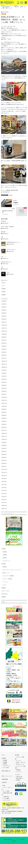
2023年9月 (4, 406)
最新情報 (4, 588)
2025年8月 (4, 337)
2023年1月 (4, 430)
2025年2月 (4, 355)
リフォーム (5, 581)
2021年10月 (4, 475)
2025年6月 (4, 343)
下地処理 (15, 202)
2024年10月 (4, 367)
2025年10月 (4, 331)
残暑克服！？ (4, 231)
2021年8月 (4, 481)
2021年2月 (4, 499)
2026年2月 (4, 319)
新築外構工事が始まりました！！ (14, 242)
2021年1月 (4, 502)
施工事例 (4, 563)
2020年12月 (4, 505)
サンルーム (18, 760)
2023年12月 (4, 397)
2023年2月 (4, 427)
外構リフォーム (6, 572)
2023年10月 (4, 403)
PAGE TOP (25, 836)
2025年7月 (4, 340)
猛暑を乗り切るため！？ (6, 262)
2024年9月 (4, 370)
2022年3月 (4, 460)
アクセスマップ (6, 560)
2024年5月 (4, 382)
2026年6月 (4, 307)
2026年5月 (4, 310)
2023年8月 (4, 409)
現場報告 (3, 14)
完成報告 (4, 288)
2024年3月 (4, 388)
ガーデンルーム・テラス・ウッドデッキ (12, 569)
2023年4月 (4, 421)
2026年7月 (4, 304)
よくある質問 (6, 798)
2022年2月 (4, 463)
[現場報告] (6, 203)
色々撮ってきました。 (12, 249)
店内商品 (4, 291)
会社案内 (4, 548)
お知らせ (4, 282)
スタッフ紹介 (6, 767)
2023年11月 (4, 400)
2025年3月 (4, 352)
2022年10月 (4, 439)
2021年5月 (4, 490)
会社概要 (5, 554)
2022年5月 (4, 454)
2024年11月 (4, 364)
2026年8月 (4, 301)
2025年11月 (4, 328)
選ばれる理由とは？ (6, 770)
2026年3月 (4, 316)
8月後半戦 (3, 221)
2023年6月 (4, 415)
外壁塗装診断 (5, 779)
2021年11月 (4, 472)
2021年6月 (4, 487)
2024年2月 (4, 391)
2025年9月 (4, 334)
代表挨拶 (5, 551)
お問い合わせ (5, 594)
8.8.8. (8, 272)
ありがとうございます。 (7, 211)
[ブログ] (21, 210)
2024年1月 (4, 394)
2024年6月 (4, 379)
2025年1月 (4, 358)
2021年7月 (4, 484)
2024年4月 (4, 385)
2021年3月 (4, 496)
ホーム (3, 755)
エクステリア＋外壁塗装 (8, 575)
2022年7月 (4, 448)
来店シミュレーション (7, 776)
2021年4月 (4, 493)
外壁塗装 (5, 566)
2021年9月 (4, 478)
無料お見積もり (19, 778)
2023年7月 (4, 412)
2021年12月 (4, 469)
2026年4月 (4, 313)
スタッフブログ (6, 800)
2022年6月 (4, 451)
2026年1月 (4, 322)
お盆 (2, 267)
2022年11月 (4, 436)
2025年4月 (4, 349)
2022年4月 (4, 457)
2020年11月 (4, 508)
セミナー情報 (6, 791)
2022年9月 (4, 442)
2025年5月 (4, 346)
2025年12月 (4, 325)
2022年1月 (4, 466)
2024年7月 (4, 376)
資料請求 (18, 780)
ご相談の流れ (6, 796)
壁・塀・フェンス (20, 764)
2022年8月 (4, 445)
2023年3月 (4, 424)
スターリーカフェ (6, 591)
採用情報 (4, 597)
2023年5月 (4, 418)
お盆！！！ (3, 256)
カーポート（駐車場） (8, 578)
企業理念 (5, 557)
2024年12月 (4, 361)
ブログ (3, 285)
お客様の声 (4, 782)
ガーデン (5, 585)
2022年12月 (4, 433)
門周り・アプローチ (20, 762)
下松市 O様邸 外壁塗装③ (7, 226)
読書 (2, 237)
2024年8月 (4, 373)
